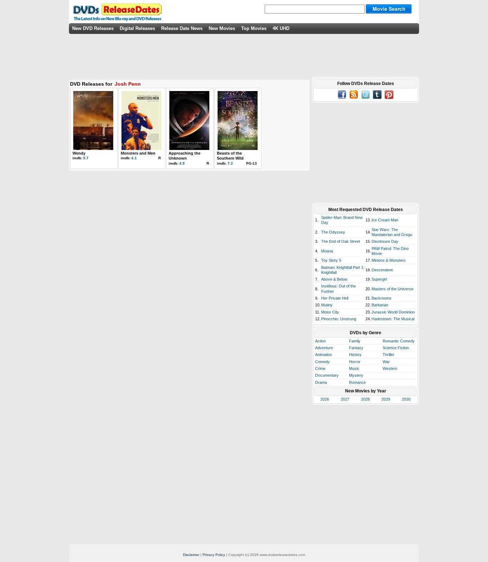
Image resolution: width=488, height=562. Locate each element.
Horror (354, 362)
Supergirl (379, 279)
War (386, 362)
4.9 (182, 163)
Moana (327, 251)
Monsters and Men (138, 153)
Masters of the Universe (392, 289)
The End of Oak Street (340, 241)
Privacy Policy (214, 555)
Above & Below (334, 279)
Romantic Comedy (399, 341)
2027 (345, 399)
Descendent (382, 270)
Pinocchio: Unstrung (338, 319)
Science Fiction (396, 348)
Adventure (324, 348)
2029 (386, 399)
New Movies (222, 28)
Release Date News (182, 28)
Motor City (330, 312)
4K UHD (281, 28)
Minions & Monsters (389, 260)
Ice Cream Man (385, 220)
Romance (357, 382)
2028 (365, 399)
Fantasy (356, 348)
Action (320, 341)
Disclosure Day (385, 241)
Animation (323, 354)
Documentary (327, 375)
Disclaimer (191, 555)
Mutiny (327, 305)
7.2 (230, 163)
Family (354, 341)
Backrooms (382, 298)
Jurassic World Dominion (393, 312)
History (355, 354)
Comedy (322, 362)
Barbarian (380, 305)
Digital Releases (137, 28)
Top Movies (254, 28)
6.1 (134, 158)
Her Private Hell (334, 298)
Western (390, 368)
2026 (324, 399)
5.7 (86, 158)
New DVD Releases (93, 28)
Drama (321, 382)
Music (354, 368)
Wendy (79, 153)
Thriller (388, 354)
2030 (406, 399)
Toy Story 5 (331, 260)
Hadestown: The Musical (393, 319)
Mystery (356, 375)
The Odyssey (333, 232)
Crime (320, 368)
